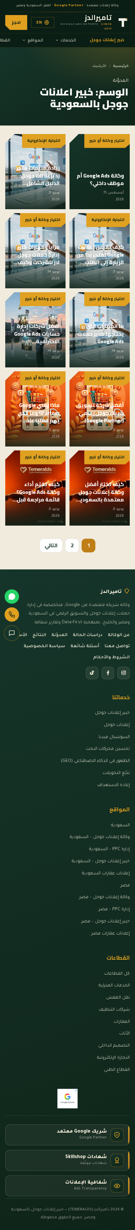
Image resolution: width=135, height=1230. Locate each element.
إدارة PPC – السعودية (109, 849)
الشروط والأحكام (111, 657)
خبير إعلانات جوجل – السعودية (101, 861)
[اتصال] (12, 614)
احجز (16, 22)
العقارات (122, 1021)
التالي (51, 545)
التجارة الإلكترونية (113, 1057)
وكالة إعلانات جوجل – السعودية (100, 837)
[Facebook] (108, 673)
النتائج (39, 635)
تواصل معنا (117, 646)
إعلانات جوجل (117, 725)
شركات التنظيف (114, 1009)
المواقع (35, 40)
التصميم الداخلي (114, 1045)
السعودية (120, 825)
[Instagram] (123, 673)
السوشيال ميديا (114, 737)
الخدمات (68, 40)
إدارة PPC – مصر (114, 909)
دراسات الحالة (88, 635)
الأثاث (124, 1033)
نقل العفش (118, 997)
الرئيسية (120, 66)
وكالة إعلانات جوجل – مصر (104, 897)
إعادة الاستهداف (113, 785)
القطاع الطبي (117, 1070)
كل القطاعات (117, 973)
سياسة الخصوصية (44, 646)
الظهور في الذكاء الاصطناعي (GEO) (95, 761)
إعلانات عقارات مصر (110, 933)
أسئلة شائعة (84, 646)
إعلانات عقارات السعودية (106, 873)
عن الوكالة (119, 635)
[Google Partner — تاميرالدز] (68, 1099)
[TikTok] (92, 673)
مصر (125, 885)
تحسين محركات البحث (108, 749)
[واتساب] (12, 596)
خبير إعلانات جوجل (107, 39)
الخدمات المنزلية (114, 985)
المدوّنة (59, 635)
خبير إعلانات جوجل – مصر (105, 921)
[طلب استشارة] (12, 633)
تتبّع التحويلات (116, 773)
